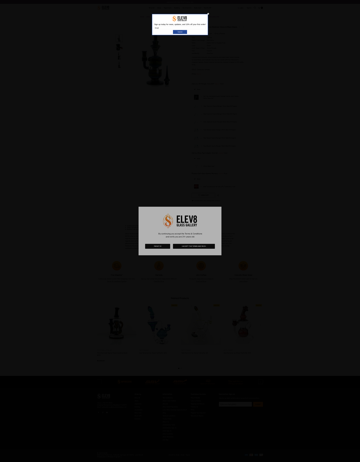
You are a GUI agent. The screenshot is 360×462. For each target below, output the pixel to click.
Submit (180, 32)
